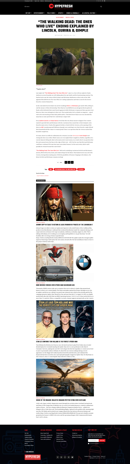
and (72, 105)
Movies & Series (70, 17)
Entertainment (60, 17)
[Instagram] (99, 1)
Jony (61, 35)
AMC (51, 169)
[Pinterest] (72, 162)
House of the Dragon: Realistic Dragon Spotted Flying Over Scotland (61, 400)
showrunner (80, 135)
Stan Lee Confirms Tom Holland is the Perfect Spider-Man (56, 341)
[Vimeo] (102, 1)
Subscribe (102, 440)
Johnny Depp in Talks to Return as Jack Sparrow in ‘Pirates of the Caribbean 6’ (64, 224)
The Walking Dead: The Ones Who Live (65, 169)
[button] (101, 6)
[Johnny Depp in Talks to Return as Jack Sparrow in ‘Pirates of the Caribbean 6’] (65, 202)
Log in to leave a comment (42, 175)
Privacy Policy (101, 443)
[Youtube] (104, 1)
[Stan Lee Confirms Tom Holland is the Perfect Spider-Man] (65, 319)
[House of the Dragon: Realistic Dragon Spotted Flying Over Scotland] (65, 377)
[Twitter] (101, 1)
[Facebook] (97, 1)
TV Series (81, 169)
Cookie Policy (87, 456)
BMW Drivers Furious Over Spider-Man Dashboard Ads (55, 285)
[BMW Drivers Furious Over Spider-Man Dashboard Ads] (65, 262)
